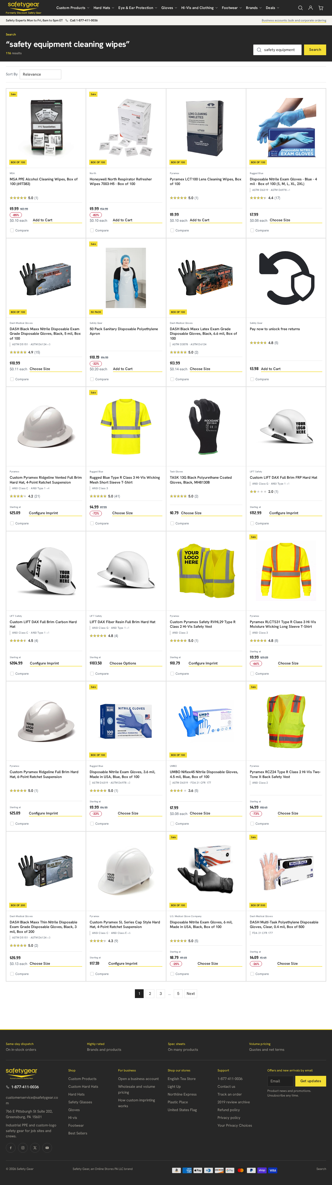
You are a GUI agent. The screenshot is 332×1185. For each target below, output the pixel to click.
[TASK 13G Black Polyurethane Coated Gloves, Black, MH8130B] (206, 426)
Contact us (226, 1086)
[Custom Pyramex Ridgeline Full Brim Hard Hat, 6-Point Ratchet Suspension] (46, 721)
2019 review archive (234, 1102)
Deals (270, 7)
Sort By (12, 74)
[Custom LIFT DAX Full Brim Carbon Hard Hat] (46, 571)
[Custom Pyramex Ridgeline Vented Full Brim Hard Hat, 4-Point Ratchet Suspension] (46, 426)
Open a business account (138, 1078)
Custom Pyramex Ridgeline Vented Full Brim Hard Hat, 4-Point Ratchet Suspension (46, 480)
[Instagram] (23, 1148)
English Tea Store (182, 1078)
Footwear (230, 7)
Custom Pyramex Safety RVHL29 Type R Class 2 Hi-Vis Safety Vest (203, 624)
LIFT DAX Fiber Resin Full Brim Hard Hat (122, 621)
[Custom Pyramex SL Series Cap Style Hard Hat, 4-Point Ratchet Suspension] (126, 871)
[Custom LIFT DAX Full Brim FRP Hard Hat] (286, 426)
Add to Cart (42, 220)
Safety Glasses (80, 1102)
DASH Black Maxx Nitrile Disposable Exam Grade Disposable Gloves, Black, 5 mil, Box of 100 (45, 334)
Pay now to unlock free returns (275, 329)
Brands (252, 7)
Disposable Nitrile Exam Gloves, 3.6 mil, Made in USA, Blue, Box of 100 (122, 774)
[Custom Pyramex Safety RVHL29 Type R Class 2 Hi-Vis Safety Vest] (206, 571)
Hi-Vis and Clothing (197, 7)
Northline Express (182, 1094)
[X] (35, 1148)
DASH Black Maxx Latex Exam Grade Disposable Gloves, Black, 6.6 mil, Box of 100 (203, 334)
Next (191, 993)
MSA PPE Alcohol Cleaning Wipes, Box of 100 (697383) (44, 181)
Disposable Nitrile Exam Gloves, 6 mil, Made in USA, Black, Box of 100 (201, 924)
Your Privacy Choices (235, 1125)
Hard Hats (102, 7)
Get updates (310, 1081)
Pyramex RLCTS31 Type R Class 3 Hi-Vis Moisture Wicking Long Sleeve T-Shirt (283, 624)
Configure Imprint (43, 513)
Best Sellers (77, 1133)
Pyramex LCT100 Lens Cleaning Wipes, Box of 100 (205, 181)
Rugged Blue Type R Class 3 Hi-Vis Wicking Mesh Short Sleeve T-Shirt (125, 480)
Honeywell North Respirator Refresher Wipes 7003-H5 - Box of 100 (121, 181)
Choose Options (123, 663)
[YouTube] (47, 1148)
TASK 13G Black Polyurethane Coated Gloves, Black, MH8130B (201, 480)
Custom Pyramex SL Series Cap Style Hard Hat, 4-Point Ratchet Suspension (125, 924)
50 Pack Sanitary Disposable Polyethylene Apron (124, 331)
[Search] (300, 7)
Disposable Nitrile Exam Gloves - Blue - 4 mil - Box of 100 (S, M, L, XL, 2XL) (283, 181)
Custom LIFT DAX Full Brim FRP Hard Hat (283, 477)
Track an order (230, 1094)
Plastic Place (178, 1102)
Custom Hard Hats (83, 1086)
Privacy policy (229, 1117)
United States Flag (182, 1109)
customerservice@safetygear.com (32, 1100)
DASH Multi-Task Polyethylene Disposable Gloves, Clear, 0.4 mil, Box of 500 (284, 924)
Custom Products (70, 7)
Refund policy (229, 1109)
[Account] (310, 7)
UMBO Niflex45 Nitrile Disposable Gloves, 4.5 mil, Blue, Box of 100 (204, 774)
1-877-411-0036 (25, 1086)
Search (315, 49)
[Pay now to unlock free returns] (286, 278)
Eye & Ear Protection (135, 7)
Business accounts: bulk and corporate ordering (294, 20)
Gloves (167, 7)
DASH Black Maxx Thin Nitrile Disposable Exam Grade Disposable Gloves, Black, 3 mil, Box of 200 (43, 927)
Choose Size (280, 220)
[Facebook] (11, 1148)
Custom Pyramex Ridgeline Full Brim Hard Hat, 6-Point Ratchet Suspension (44, 774)
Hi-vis (72, 1117)
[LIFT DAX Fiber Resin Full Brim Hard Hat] (126, 571)
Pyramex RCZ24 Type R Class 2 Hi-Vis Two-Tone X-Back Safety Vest (285, 774)
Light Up (174, 1086)
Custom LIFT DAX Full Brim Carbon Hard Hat (43, 624)
